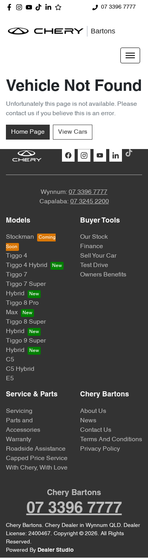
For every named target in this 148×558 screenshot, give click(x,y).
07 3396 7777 (118, 7)
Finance (91, 246)
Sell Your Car (98, 256)
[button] (130, 55)
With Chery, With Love (36, 468)
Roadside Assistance (36, 449)
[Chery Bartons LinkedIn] (50, 7)
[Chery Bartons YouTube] (31, 7)
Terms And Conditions (111, 439)
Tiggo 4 (16, 256)
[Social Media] (40, 7)
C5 (10, 360)
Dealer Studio (55, 550)
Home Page (28, 132)
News (88, 421)
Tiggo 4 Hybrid (26, 265)
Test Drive (94, 265)
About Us (93, 411)
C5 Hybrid (20, 369)
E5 (10, 379)
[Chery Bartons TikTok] (130, 153)
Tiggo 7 (16, 275)
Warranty (18, 439)
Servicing (19, 411)
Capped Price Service (36, 458)
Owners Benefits (103, 275)
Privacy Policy (100, 449)
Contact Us (95, 430)
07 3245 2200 (89, 202)
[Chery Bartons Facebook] (11, 7)
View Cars (72, 132)
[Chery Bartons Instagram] (21, 7)
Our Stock (94, 237)
